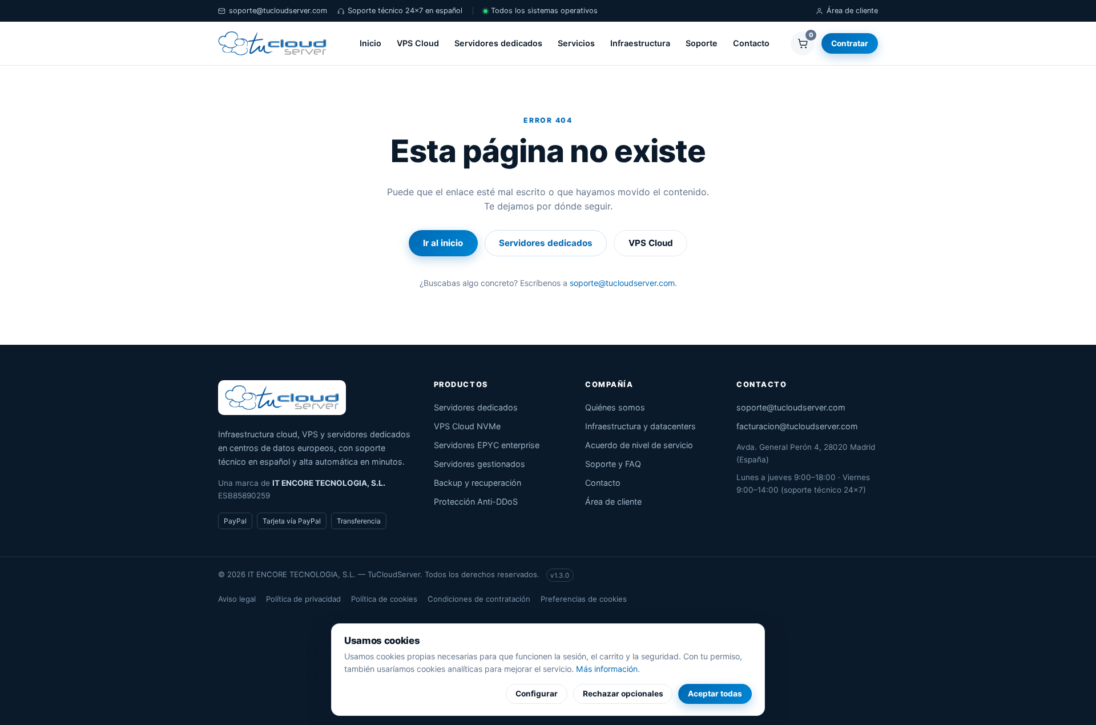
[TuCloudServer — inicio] (272, 43)
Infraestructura (640, 43)
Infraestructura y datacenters (640, 426)
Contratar (849, 43)
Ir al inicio (443, 242)
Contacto (751, 43)
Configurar (536, 693)
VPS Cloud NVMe (467, 426)
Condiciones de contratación (479, 598)
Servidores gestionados (479, 464)
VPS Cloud (418, 43)
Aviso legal (237, 598)
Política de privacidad (303, 598)
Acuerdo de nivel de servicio (639, 445)
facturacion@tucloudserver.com (797, 426)
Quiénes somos (615, 407)
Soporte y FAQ (613, 464)
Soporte (702, 43)
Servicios (576, 43)
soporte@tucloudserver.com (278, 10)
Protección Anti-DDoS (476, 501)
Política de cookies (384, 598)
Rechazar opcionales (623, 693)
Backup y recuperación (477, 483)
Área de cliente (852, 10)
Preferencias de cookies (584, 598)
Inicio (370, 43)
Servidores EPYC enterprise (486, 445)
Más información (607, 669)
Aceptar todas (715, 693)
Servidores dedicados (498, 43)
